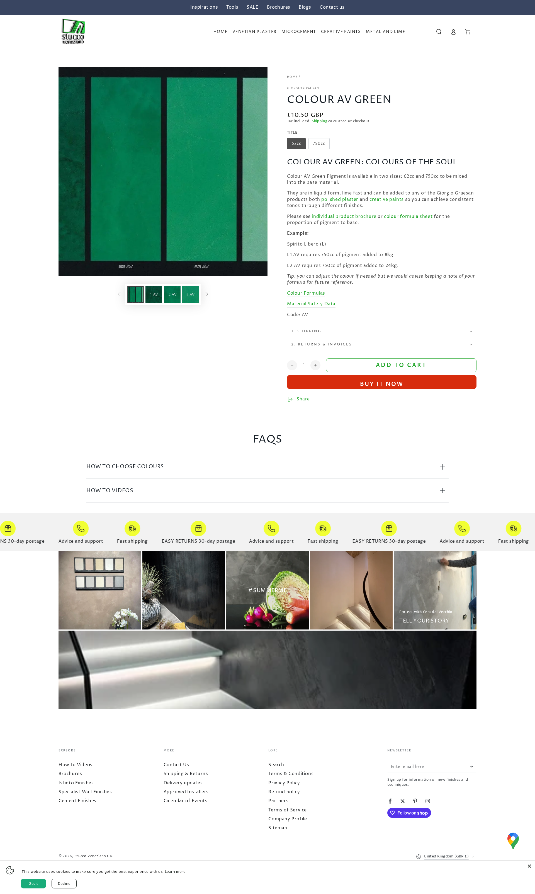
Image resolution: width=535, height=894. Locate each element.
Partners (278, 801)
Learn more (175, 871)
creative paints (386, 199)
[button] (439, 32)
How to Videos (76, 765)
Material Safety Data (311, 304)
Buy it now (381, 384)
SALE (252, 7)
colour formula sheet (408, 216)
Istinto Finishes (76, 783)
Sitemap (277, 828)
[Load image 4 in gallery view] (190, 294)
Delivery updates (183, 783)
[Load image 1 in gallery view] (135, 294)
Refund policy (284, 792)
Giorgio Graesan (303, 88)
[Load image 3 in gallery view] (172, 294)
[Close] (529, 866)
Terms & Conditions (290, 774)
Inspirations (204, 7)
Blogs (305, 7)
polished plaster (339, 199)
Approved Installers (186, 792)
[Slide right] (207, 294)
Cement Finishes (77, 801)
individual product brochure (344, 216)
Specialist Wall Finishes (85, 792)
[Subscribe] (470, 766)
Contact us (332, 7)
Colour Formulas (306, 293)
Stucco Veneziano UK (93, 856)
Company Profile (287, 819)
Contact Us (176, 765)
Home (292, 77)
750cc (321, 145)
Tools (232, 7)
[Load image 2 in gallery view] (153, 294)
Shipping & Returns (186, 774)
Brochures (278, 7)
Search (276, 765)
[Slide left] (119, 294)
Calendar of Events (186, 801)
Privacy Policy (284, 783)
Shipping (319, 121)
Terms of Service (287, 810)
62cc (298, 145)
